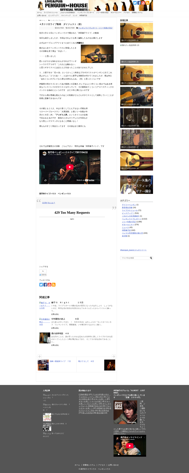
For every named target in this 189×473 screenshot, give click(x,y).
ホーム (39, 12)
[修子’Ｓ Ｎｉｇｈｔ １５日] (44, 307)
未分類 (124, 236)
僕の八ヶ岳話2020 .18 (130, 126)
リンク (75, 15)
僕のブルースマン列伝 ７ (61, 404)
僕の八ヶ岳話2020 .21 (130, 62)
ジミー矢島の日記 (102, 12)
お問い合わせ (41, 15)
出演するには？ (48, 203)
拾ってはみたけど (58, 433)
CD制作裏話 (83, 394)
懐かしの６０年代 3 (59, 424)
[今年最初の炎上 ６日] (44, 323)
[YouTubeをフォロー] (143, 4)
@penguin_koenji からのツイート (133, 250)
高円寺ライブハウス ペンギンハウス (95, 469)
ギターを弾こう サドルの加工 (90, 401)
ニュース (125, 227)
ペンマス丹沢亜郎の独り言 (132, 233)
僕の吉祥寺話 (103, 411)
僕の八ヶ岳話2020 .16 (130, 168)
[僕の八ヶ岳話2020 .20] (136, 75)
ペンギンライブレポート (85, 12)
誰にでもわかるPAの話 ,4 (60, 414)
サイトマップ (66, 15)
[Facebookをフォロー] (139, 4)
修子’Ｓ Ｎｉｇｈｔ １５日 (67, 302)
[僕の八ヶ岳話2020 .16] (136, 160)
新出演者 (100, 413)
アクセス (126, 12)
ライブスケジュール (51, 12)
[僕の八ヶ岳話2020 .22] (136, 33)
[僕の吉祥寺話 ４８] (44, 337)
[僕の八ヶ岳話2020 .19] (136, 97)
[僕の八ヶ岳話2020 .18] (136, 118)
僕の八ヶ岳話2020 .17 (130, 147)
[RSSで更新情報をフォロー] (147, 4)
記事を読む (55, 314)
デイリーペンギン (129, 205)
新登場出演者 (127, 207)
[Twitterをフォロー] (135, 4)
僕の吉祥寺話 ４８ (60, 333)
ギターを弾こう (100, 399)
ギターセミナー (116, 12)
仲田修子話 (83, 15)
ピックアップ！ (53, 15)
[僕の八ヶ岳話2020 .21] (136, 54)
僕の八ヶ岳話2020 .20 (130, 83)
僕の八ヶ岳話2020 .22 (130, 40)
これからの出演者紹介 (67, 12)
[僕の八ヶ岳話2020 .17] (136, 139)
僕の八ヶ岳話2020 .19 (130, 104)
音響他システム (137, 12)
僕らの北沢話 (87, 413)
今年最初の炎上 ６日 (65, 319)
